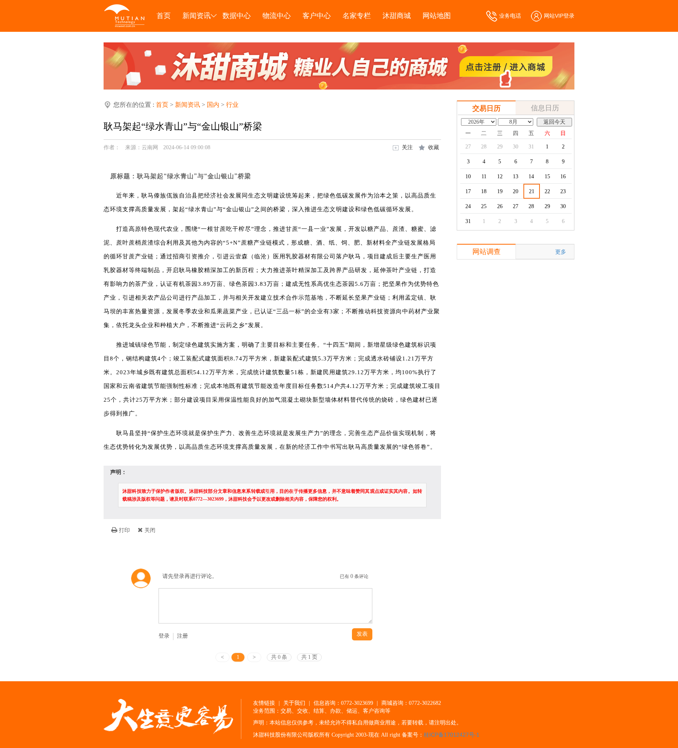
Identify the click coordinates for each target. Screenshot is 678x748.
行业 (232, 104)
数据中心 (236, 16)
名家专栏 (357, 16)
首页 (164, 16)
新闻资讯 (196, 16)
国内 (213, 104)
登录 (164, 636)
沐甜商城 (397, 16)
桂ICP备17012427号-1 (451, 735)
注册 (182, 636)
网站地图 (437, 16)
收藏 (433, 147)
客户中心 (317, 16)
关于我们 (294, 703)
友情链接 (264, 703)
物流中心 (276, 16)
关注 (407, 147)
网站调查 (486, 252)
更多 (560, 252)
